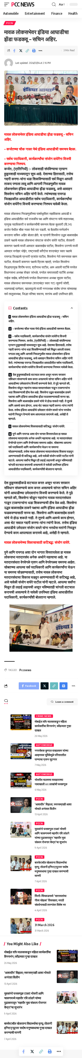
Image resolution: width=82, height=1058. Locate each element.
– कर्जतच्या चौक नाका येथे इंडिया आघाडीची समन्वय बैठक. (42, 328)
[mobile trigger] (7, 4)
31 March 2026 (44, 925)
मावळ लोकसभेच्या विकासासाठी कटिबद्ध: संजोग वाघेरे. (38, 426)
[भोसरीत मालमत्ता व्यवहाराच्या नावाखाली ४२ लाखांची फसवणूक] (21, 780)
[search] (54, 4)
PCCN (9, 23)
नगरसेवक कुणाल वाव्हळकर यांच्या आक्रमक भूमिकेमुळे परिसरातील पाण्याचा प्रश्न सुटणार (51, 755)
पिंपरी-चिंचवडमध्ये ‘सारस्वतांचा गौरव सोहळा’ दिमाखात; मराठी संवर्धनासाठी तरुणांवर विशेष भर (50, 900)
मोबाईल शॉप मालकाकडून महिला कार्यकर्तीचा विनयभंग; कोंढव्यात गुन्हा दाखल (53, 726)
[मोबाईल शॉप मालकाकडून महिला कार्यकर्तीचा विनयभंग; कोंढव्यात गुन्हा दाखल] (21, 722)
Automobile (44, 745)
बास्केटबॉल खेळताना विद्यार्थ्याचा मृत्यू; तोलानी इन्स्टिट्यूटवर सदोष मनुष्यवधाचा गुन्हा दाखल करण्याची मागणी (28, 1027)
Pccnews (25, 670)
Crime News (44, 716)
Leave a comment (64, 701)
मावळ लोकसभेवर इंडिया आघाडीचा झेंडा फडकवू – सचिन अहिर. (38, 319)
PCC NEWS (22, 4)
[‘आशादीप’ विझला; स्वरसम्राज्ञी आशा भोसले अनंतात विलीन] (21, 805)
